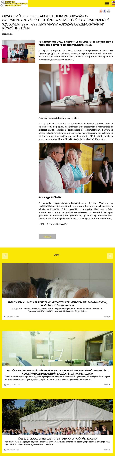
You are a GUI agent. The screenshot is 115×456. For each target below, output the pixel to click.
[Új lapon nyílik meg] (105, 13)
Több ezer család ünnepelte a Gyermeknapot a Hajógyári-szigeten (57, 439)
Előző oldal (5, 256)
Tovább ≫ (107, 316)
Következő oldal (110, 256)
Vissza (47, 236)
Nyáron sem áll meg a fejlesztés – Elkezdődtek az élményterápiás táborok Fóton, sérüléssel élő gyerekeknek (57, 304)
